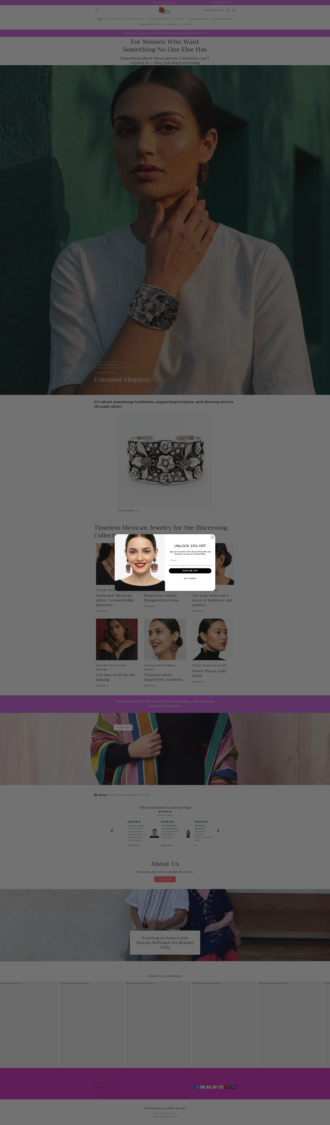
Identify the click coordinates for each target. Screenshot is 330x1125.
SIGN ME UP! (190, 571)
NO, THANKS (190, 578)
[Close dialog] (212, 537)
